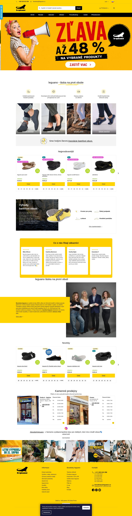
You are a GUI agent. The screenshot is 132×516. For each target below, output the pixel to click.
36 (18, 189)
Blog (68, 487)
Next (118, 173)
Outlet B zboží (45, 492)
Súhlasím (86, 507)
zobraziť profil (66, 434)
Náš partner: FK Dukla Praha (69, 500)
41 (32, 189)
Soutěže (44, 485)
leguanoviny (45, 483)
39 (26, 189)
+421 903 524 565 (95, 403)
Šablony (69, 481)
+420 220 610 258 (45, 405)
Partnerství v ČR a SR (73, 476)
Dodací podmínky (46, 472)
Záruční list (45, 481)
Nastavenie (46, 512)
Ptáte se (69, 483)
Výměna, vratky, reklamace (49, 474)
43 (57, 189)
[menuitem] (32, 15)
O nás (68, 485)
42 (54, 189)
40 (29, 189)
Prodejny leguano (72, 474)
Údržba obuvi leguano (73, 478)
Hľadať (79, 8)
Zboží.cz (57, 500)
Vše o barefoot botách (95, 226)
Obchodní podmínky (47, 478)
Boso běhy (45, 487)
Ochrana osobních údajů (48, 476)
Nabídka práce (46, 489)
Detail (28, 184)
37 (21, 189)
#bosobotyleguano (37, 432)
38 (24, 189)
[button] (10, 47)
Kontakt (69, 489)
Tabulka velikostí (71, 472)
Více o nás (19, 316)
